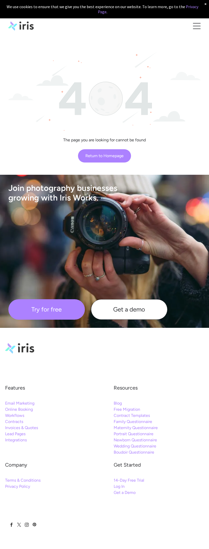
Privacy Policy (17, 486)
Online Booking (19, 409)
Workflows (14, 415)
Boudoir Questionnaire (134, 452)
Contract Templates (132, 415)
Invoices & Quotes (21, 427)
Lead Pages (15, 433)
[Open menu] (197, 26)
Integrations (16, 440)
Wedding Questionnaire (135, 446)
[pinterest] (34, 525)
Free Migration (127, 409)
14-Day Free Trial (129, 480)
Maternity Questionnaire (136, 427)
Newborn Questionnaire (135, 440)
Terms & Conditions (23, 480)
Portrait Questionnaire (133, 433)
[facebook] (11, 525)
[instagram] (26, 525)
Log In (119, 486)
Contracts (14, 421)
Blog (118, 403)
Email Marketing (19, 403)
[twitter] (19, 525)
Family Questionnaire (133, 421)
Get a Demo (125, 492)
